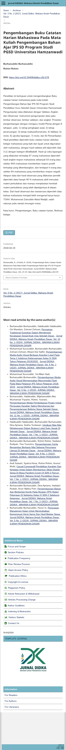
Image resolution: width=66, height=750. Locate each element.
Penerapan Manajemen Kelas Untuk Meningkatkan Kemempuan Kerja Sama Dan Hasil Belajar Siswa (35, 511)
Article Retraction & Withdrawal (23, 593)
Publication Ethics (18, 576)
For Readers (11, 695)
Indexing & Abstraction (19, 611)
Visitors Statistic (16, 617)
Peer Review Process (19, 564)
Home (6, 10)
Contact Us (13, 623)
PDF (10, 232)
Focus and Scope (17, 546)
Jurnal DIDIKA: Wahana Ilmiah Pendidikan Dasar (33, 3)
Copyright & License (18, 582)
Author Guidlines (16, 605)
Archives (17, 10)
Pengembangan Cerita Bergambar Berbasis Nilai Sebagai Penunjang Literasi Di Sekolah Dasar (34, 447)
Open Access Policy (18, 570)
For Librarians (12, 707)
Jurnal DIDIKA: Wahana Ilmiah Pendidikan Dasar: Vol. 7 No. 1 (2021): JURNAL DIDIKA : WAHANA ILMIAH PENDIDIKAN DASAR (34, 434)
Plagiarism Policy (16, 588)
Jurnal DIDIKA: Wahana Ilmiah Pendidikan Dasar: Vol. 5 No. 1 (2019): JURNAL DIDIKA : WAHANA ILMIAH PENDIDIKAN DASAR (34, 390)
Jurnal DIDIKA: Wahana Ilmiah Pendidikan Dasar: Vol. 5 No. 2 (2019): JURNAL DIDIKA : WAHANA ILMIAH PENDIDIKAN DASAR (35, 520)
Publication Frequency (19, 558)
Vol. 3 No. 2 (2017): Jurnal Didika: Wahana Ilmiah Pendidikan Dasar (31, 15)
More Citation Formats (16, 277)
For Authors (10, 701)
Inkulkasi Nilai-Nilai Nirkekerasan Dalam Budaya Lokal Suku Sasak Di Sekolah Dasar (35, 428)
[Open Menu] (3, 3)
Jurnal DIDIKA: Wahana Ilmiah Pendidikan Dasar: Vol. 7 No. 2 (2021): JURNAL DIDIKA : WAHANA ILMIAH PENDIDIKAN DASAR (34, 501)
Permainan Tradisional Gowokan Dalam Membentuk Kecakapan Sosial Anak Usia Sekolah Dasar (32, 332)
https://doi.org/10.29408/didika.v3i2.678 (29, 77)
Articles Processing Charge (22, 599)
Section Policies (16, 552)
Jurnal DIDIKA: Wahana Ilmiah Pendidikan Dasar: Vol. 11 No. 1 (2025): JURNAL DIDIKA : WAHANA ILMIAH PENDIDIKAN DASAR (35, 415)
